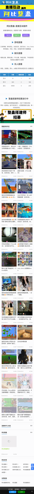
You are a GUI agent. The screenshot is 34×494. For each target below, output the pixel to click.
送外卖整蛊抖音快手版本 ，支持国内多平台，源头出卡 (24, 319)
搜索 (31, 2)
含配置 (4, 472)
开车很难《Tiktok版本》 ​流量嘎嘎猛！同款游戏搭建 (9, 392)
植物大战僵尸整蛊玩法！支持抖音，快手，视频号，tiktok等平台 (9, 416)
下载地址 (8, 35)
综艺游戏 (26, 464)
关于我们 (10, 489)
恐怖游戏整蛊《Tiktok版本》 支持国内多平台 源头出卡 (9, 246)
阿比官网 (5, 467)
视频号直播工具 (17, 469)
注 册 (21, 492)
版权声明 (23, 489)
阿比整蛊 (5, 464)
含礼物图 (26, 467)
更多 (31, 126)
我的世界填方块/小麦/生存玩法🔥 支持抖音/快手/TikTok (9, 368)
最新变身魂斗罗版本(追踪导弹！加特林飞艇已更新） (9, 343)
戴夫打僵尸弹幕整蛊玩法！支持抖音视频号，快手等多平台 (24, 416)
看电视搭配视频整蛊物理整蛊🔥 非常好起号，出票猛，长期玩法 (9, 295)
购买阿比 (26, 35)
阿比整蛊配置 (27, 469)
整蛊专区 (17, 35)
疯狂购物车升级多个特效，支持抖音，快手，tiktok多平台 (9, 173)
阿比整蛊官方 (26, 482)
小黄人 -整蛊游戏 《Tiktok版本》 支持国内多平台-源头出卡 (24, 148)
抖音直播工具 (16, 467)
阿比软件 (15, 464)
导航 (28, 2)
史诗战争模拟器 (22, 341)
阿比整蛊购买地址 (6, 482)
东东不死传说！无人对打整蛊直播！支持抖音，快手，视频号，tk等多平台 (24, 197)
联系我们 (17, 489)
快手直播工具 (6, 469)
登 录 (12, 492)
